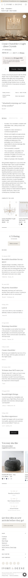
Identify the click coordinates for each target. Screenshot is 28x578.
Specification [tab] (13, 118)
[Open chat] (24, 574)
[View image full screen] (14, 27)
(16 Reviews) (8, 49)
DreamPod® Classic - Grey (9, 474)
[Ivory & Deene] (14, 568)
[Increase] (7, 69)
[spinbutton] (5, 69)
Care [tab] (21, 118)
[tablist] (14, 118)
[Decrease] (2, 69)
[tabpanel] (14, 158)
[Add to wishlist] (16, 202)
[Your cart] (26, 4)
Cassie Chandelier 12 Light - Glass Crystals (9, 219)
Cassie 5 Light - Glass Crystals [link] (9, 10)
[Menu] (2, 4)
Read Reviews (23, 1)
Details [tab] (4, 118)
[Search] (5, 4)
